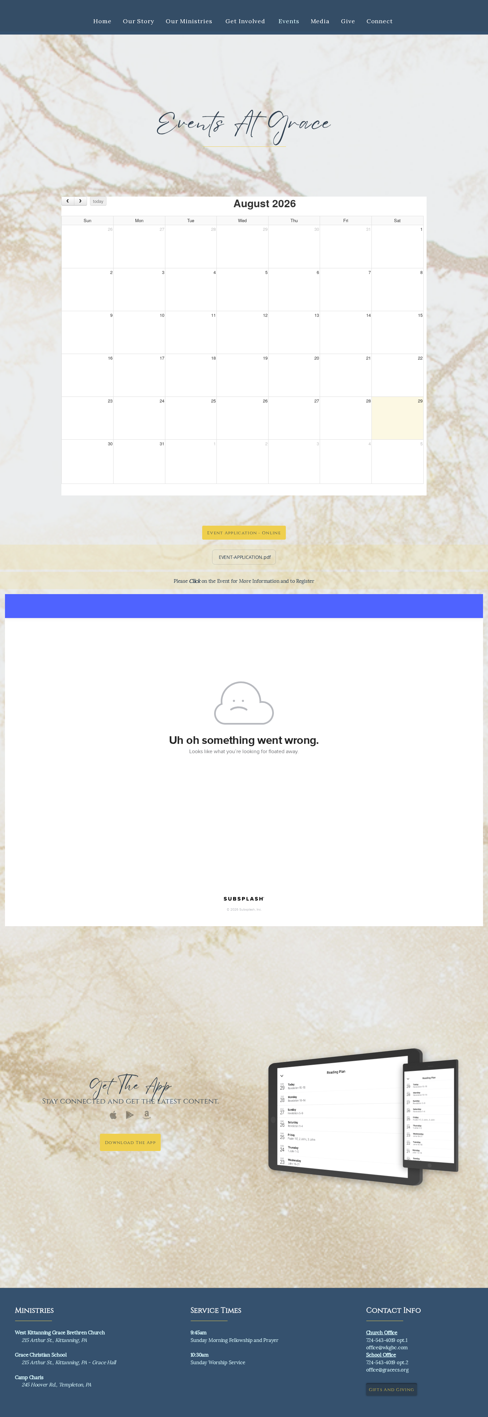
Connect (380, 21)
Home (102, 21)
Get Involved (246, 21)
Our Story (138, 21)
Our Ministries (190, 21)
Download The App (130, 1142)
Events (289, 21)
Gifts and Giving (392, 1389)
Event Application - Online (244, 532)
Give (348, 21)
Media (320, 21)
